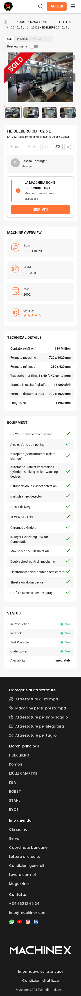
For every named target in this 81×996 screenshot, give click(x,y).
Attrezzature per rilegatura (39, 726)
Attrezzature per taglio (36, 735)
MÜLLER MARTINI (23, 773)
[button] (57, 6)
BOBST (15, 791)
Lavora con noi (22, 874)
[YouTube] (19, 922)
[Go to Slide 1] (13, 112)
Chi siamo (18, 829)
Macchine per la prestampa (40, 708)
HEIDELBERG (63, 22)
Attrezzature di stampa (36, 699)
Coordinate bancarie (28, 847)
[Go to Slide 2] (31, 112)
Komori (15, 764)
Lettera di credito (24, 856)
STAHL (14, 800)
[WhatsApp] (11, 922)
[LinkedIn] (36, 922)
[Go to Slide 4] (68, 112)
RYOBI (14, 809)
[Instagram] (28, 922)
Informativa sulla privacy (40, 971)
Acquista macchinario (32, 22)
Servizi (14, 838)
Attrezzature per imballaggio (41, 717)
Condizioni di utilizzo (40, 980)
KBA (12, 782)
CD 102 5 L (17, 27)
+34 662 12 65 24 (24, 903)
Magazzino (19, 883)
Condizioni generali (26, 865)
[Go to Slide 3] (49, 112)
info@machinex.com (28, 912)
